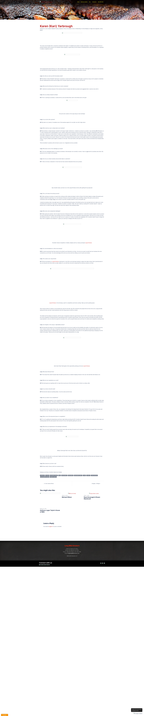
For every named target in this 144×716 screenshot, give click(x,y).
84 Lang (47, 475)
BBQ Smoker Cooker (78, 475)
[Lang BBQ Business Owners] (46, 1)
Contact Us (94, 1)
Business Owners (84, 1)
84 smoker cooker (53, 475)
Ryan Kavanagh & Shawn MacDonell (92, 498)
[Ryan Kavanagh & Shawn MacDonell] (94, 493)
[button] (138, 713)
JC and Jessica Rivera (49, 483)
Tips (90, 1)
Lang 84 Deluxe (88, 242)
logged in (51, 526)
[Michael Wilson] (72, 493)
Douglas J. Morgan (96, 483)
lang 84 (88, 475)
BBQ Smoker (70, 475)
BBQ (59, 475)
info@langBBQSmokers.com (73, 553)
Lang (84, 475)
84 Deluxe (42, 475)
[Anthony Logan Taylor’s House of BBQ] (50, 500)
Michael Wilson (67, 497)
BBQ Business (64, 475)
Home (78, 1)
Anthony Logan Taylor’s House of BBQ (50, 511)
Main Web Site (100, 1)
